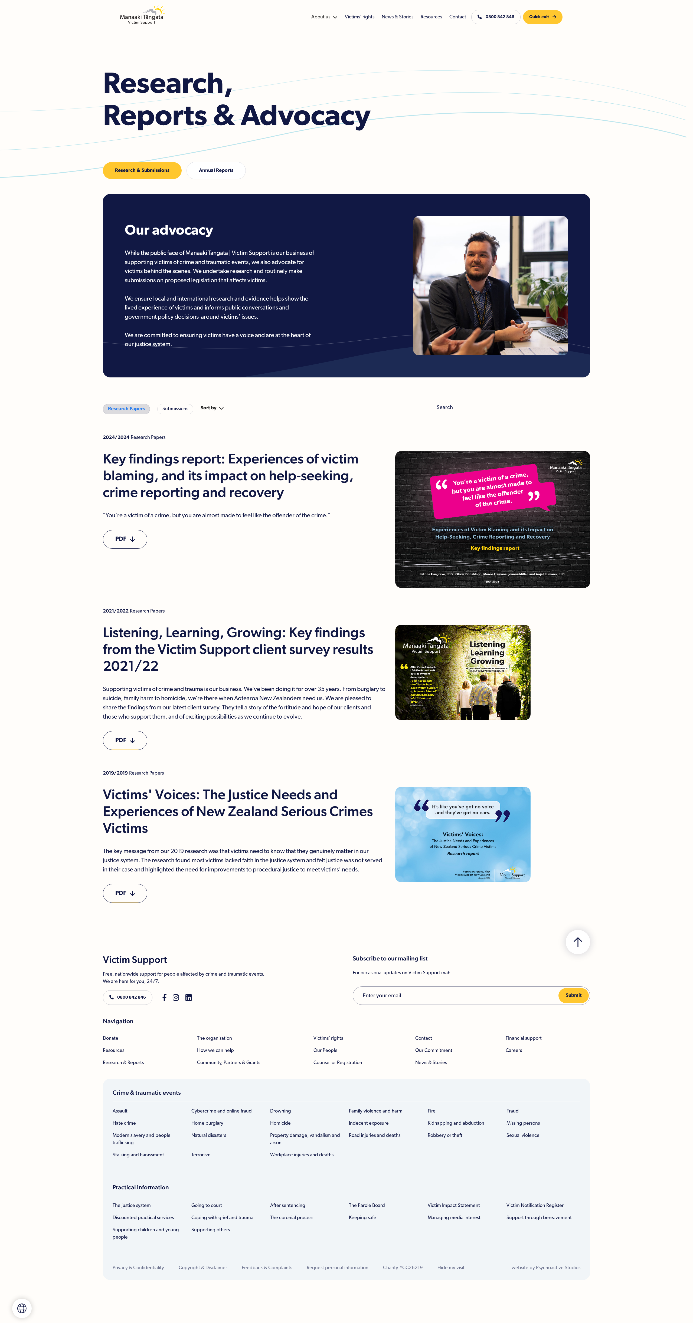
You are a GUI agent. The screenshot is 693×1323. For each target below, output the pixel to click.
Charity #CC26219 (403, 1267)
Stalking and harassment (138, 1155)
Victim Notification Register (535, 1205)
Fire (432, 1111)
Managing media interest (454, 1217)
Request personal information (337, 1267)
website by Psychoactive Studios (546, 1267)
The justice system (132, 1205)
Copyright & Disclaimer (203, 1267)
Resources (113, 1050)
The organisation (214, 1038)
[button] (324, 17)
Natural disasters (208, 1135)
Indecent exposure (369, 1123)
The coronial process (291, 1217)
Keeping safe (362, 1217)
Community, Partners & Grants (228, 1062)
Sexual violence (523, 1135)
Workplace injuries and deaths (302, 1155)
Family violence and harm (376, 1111)
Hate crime (124, 1123)
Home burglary (207, 1123)
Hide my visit (451, 1267)
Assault (120, 1111)
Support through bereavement (539, 1217)
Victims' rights (328, 1038)
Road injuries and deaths (374, 1135)
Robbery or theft (445, 1135)
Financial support (524, 1038)
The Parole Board (367, 1205)
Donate (110, 1038)
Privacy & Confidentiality (138, 1267)
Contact (423, 1038)
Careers (514, 1050)
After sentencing (287, 1205)
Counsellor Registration (337, 1062)
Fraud (512, 1111)
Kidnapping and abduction (456, 1123)
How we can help (215, 1050)
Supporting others (210, 1229)
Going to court (206, 1205)
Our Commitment (433, 1050)
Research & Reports (123, 1062)
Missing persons (523, 1123)
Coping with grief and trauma (222, 1217)
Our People (325, 1050)
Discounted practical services (143, 1217)
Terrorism (201, 1155)
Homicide (280, 1123)
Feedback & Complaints (267, 1267)
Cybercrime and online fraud (221, 1111)
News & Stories (431, 1062)
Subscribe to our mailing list (390, 959)
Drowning (280, 1111)
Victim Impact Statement (454, 1205)
